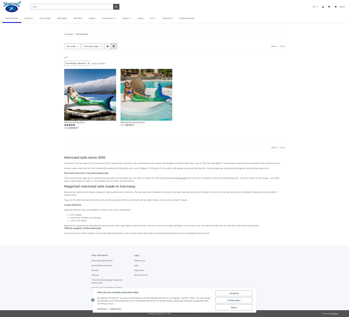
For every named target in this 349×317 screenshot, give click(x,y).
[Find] (116, 7)
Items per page (91, 46)
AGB (136, 265)
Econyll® (182, 178)
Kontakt (94, 270)
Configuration (233, 300)
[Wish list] (329, 6)
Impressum (102, 308)
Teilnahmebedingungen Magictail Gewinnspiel (106, 281)
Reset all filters (98, 63)
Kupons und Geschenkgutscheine (106, 287)
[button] (323, 6)
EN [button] (314, 6)
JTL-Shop (335, 313)
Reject (234, 307)
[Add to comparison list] (112, 74)
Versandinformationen (101, 265)
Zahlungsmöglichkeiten (102, 260)
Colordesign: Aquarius (76, 63)
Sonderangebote (186, 18)
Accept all (234, 293)
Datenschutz (115, 308)
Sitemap (95, 275)
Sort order (71, 46)
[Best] (69, 125)
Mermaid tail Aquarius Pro (133, 122)
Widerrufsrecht (141, 275)
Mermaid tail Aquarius (74, 122)
